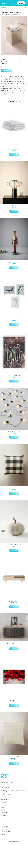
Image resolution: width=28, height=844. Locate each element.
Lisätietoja (7, 70)
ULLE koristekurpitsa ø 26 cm (14, 544)
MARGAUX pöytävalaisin (14, 205)
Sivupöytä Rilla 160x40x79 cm (14, 643)
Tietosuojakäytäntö (5, 831)
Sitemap (3, 834)
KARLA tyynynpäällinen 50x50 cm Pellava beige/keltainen (14, 757)
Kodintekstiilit (16, 58)
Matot (2, 807)
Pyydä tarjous (21, 3)
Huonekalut (3, 802)
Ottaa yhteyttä (4, 826)
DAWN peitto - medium (14, 149)
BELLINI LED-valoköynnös (14, 432)
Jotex (21, 58)
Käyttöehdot (4, 829)
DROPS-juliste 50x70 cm (14, 375)
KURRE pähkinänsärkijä (14, 262)
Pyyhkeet (3, 59)
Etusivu (2, 14)
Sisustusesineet (4, 810)
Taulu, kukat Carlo (14, 700)
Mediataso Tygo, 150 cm (14, 601)
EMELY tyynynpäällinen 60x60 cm (14, 488)
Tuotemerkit (10, 58)
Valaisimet (3, 815)
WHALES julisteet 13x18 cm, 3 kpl (14, 319)
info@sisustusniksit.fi (6, 794)
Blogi (2, 824)
